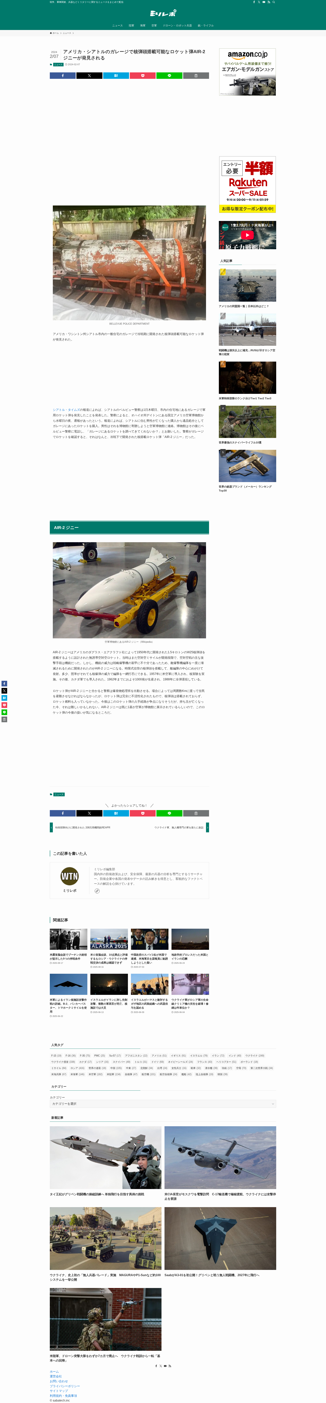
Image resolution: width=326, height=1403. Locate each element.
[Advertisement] (129, 139)
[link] (97, 891)
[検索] (273, 2)
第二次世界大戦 (262, 1068)
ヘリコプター (226, 1061)
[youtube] (263, 2)
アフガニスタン (136, 1055)
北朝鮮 (146, 1068)
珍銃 (227, 1068)
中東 (131, 1068)
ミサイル (58, 1068)
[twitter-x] (259, 2)
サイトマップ (59, 1390)
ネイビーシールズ (180, 1061)
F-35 (85, 1055)
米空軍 (95, 1074)
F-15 (56, 1055)
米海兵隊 (58, 1074)
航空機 (148, 1074)
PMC (99, 1055)
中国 (116, 1068)
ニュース (58, 64)
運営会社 (56, 1376)
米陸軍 (114, 1074)
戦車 (196, 1068)
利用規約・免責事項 (63, 1395)
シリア (102, 1061)
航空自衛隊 (168, 1074)
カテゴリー (57, 1097)
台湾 (162, 1068)
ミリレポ (69, 890)
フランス (204, 1061)
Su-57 (115, 1055)
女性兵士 (178, 1068)
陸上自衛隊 (204, 1074)
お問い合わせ (59, 1381)
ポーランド (249, 1061)
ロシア (77, 1068)
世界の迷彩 (97, 1068)
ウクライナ (254, 1055)
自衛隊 (131, 1074)
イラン (218, 1055)
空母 (241, 1068)
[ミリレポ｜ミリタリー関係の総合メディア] (163, 13)
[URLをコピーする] (196, 75)
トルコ (141, 1061)
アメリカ (159, 1055)
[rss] (268, 2)
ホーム (54, 1371)
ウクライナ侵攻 (63, 1061)
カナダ (85, 1061)
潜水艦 (211, 1068)
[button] (63, 75)
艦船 (186, 1074)
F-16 (71, 1055)
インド (235, 1055)
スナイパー (121, 1061)
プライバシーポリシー (65, 1386)
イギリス (178, 1055)
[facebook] (254, 2)
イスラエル (199, 1055)
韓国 (223, 1074)
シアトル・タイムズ (66, 409)
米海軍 (77, 1074)
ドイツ (157, 1061)
